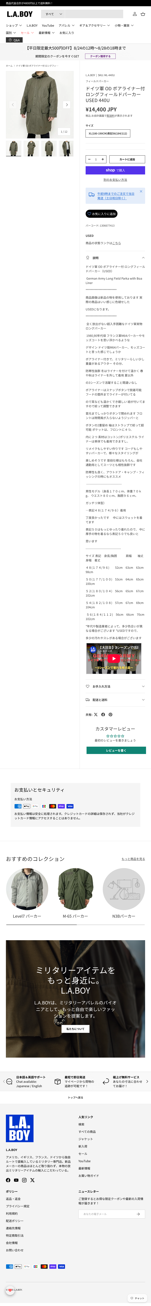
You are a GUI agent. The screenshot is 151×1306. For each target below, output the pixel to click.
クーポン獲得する (100, 56)
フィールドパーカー (97, 81)
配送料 (111, 115)
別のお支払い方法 (115, 179)
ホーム (9, 66)
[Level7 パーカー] (27, 889)
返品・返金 (13, 1198)
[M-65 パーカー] (76, 889)
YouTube (48, 25)
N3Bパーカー (123, 916)
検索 (81, 1124)
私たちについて (75, 1029)
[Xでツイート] (95, 714)
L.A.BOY (57, 3)
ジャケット (85, 1139)
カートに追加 (127, 159)
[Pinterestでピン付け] (110, 714)
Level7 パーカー (27, 916)
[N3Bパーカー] (124, 889)
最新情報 (84, 1168)
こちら (116, 243)
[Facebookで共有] (103, 714)
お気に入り (66, 32)
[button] (143, 14)
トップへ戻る (75, 1097)
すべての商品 (87, 1131)
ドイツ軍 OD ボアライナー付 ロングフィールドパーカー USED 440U (38, 66)
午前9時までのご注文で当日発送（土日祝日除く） (115, 195)
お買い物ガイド (88, 1175)
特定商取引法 (15, 1235)
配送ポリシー (15, 1220)
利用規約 (12, 1213)
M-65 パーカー (75, 916)
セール (82, 1153)
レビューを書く (116, 750)
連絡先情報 (13, 1228)
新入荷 (82, 1146)
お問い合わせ (15, 1250)
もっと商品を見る (133, 859)
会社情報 (12, 1243)
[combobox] (82, 14)
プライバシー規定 (17, 1206)
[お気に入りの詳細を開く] (10, 1290)
